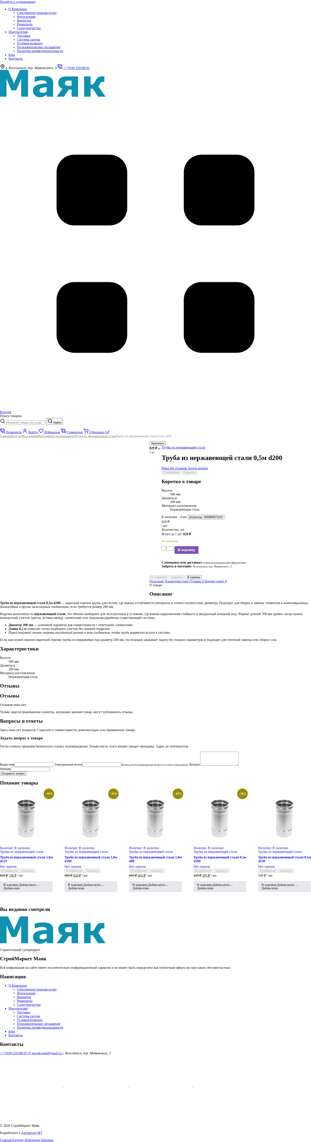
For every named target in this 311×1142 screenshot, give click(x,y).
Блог (11, 55)
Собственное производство (36, 13)
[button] (26, 886)
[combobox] (25, 422)
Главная (5, 436)
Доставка (23, 35)
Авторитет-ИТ (31, 1133)
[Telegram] (31, 1118)
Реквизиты (25, 24)
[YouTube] (32, 1086)
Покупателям (18, 32)
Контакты (15, 58)
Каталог (16, 436)
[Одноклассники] (96, 1086)
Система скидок (28, 39)
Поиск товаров (11, 416)
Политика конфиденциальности (40, 51)
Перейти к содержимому (18, 2)
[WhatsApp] (161, 1086)
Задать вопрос (198, 468)
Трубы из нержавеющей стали (95, 436)
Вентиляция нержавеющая (56, 436)
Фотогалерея (26, 16)
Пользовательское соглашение (39, 47)
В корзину (186, 550)
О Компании (17, 9)
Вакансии (24, 20)
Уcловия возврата (30, 43)
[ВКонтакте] (224, 1086)
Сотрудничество (29, 28)
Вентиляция (30, 436)
